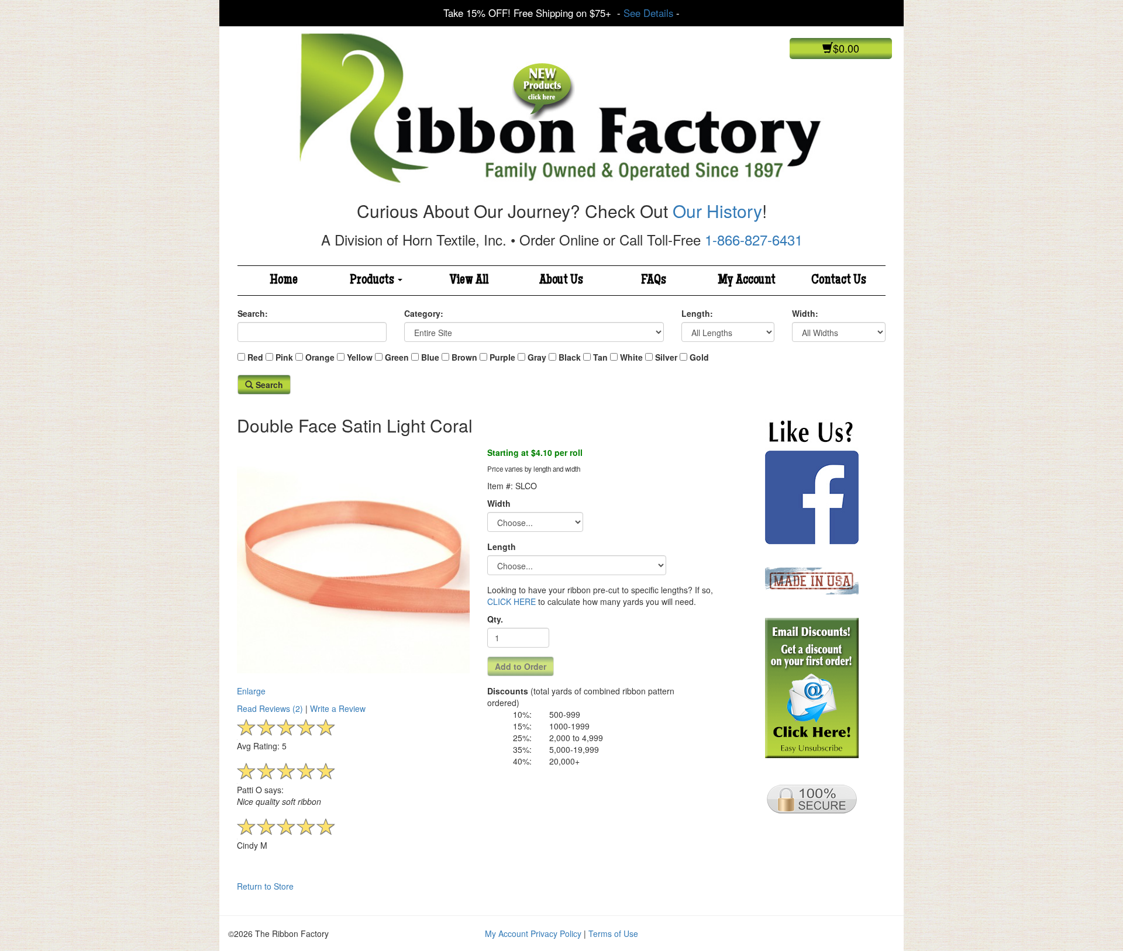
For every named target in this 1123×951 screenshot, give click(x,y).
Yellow (360, 357)
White (631, 357)
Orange (320, 357)
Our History (717, 210)
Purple (502, 357)
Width (499, 503)
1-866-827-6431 (753, 239)
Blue (430, 357)
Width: (805, 313)
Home (284, 281)
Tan (600, 357)
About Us (561, 281)
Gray (537, 357)
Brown (464, 357)
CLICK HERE (511, 601)
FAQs (653, 281)
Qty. (495, 619)
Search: (252, 313)
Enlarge (251, 691)
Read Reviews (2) (270, 708)
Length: (697, 313)
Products (373, 281)
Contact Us (838, 281)
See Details (648, 13)
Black (570, 357)
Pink (284, 357)
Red (255, 357)
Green (397, 357)
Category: (423, 313)
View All (469, 281)
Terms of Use (613, 933)
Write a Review (338, 708)
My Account (747, 281)
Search (268, 384)
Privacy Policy (556, 933)
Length (501, 546)
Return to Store (265, 886)
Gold (699, 357)
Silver (666, 357)
